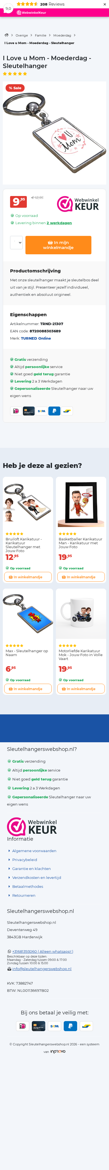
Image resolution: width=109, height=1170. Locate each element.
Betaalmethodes (27, 886)
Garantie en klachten (31, 868)
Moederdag (62, 35)
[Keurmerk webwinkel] (32, 826)
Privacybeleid (24, 859)
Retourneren (23, 895)
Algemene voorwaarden (33, 851)
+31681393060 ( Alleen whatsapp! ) (42, 951)
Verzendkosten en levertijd (36, 877)
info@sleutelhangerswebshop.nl (42, 968)
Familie (40, 35)
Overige (22, 35)
